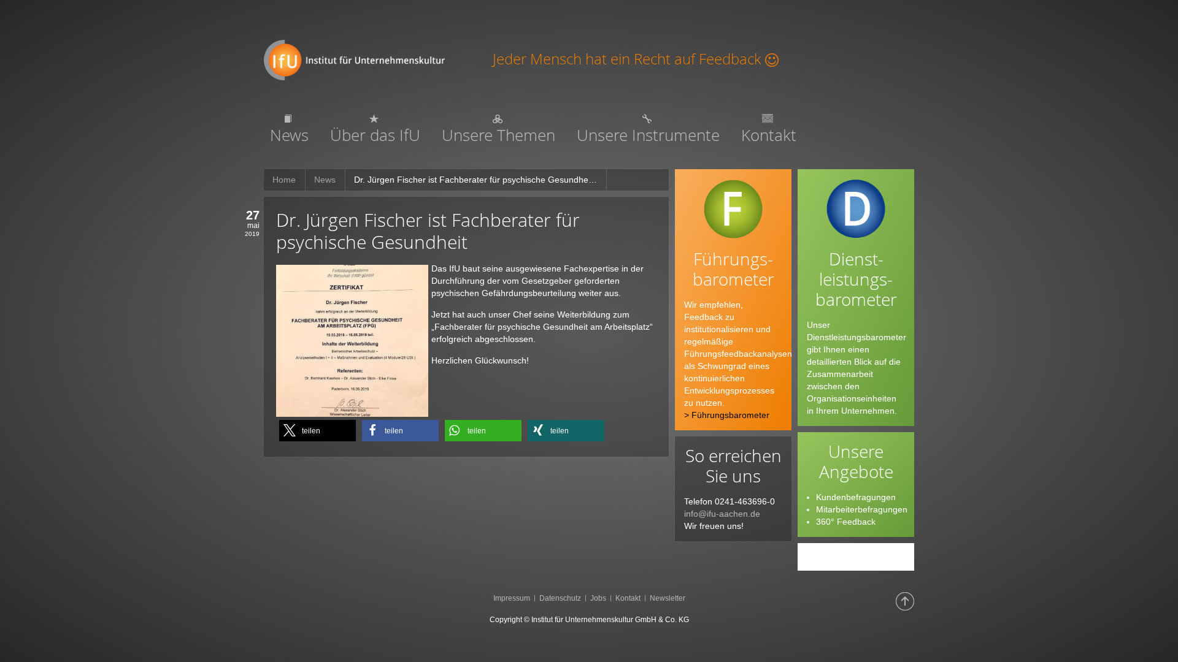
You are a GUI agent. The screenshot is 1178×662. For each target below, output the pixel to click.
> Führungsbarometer (726, 415)
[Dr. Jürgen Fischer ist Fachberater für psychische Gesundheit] (352, 339)
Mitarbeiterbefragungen (861, 509)
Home (284, 180)
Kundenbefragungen (856, 497)
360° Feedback (846, 522)
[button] (317, 430)
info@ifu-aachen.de (722, 514)
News (325, 180)
